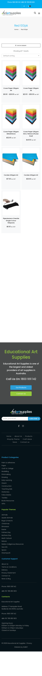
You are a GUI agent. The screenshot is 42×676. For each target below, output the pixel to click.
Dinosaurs (5, 526)
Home (8, 436)
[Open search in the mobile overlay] (35, 13)
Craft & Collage (7, 468)
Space (4, 550)
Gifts (3, 504)
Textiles (4, 498)
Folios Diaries (6, 495)
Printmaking (6, 474)
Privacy (29, 643)
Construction (7, 486)
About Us (18, 436)
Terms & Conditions (9, 567)
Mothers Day (6, 535)
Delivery (5, 570)
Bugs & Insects (7, 521)
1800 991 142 (28, 379)
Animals (5, 515)
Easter (4, 529)
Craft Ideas (27, 439)
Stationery (5, 492)
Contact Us (21, 394)
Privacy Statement (9, 573)
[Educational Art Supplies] (11, 14)
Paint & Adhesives (8, 463)
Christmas (5, 523)
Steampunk (6, 553)
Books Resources (8, 501)
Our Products (21, 387)
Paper (4, 465)
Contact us (24, 442)
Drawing (5, 477)
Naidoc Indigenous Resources (13, 544)
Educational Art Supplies (16, 643)
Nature (4, 541)
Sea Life (4, 547)
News (15, 442)
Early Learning (7, 480)
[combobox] (21, 56)
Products (28, 436)
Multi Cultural (7, 538)
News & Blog (6, 579)
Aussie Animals (7, 518)
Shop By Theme (13, 439)
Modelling (5, 471)
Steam (4, 483)
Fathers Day (6, 532)
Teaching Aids (7, 489)
